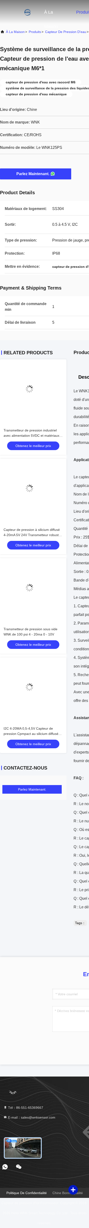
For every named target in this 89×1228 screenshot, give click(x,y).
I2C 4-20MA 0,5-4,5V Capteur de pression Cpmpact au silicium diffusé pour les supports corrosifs (31, 734)
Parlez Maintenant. (32, 174)
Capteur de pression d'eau (65, 32)
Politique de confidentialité (26, 1193)
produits (35, 32)
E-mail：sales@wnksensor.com (31, 1117)
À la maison (51, 14)
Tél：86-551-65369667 (25, 1108)
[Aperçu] (19, 12)
